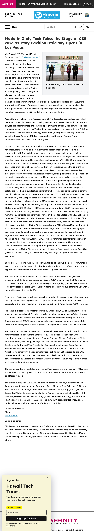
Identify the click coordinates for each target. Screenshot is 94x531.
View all (88, 4)
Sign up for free (26, 518)
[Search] (75, 27)
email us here (11, 415)
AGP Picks (7, 4)
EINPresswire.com (29, 57)
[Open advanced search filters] (81, 27)
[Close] (48, 478)
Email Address (14, 507)
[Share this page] (87, 26)
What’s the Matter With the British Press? (32, 3)
